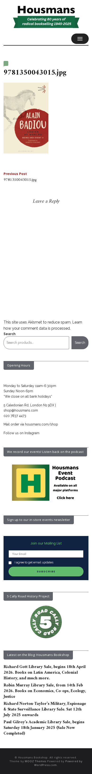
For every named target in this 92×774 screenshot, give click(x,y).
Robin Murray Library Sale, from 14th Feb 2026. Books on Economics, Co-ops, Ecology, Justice (45, 691)
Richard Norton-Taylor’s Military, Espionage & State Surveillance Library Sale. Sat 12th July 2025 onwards (45, 709)
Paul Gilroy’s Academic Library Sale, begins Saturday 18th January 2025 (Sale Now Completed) (44, 728)
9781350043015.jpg (20, 177)
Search (10, 334)
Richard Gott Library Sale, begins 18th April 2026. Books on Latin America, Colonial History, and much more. (45, 672)
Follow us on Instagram (21, 433)
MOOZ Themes (35, 761)
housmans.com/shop (41, 424)
